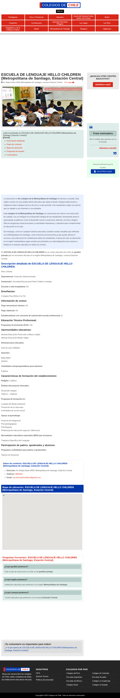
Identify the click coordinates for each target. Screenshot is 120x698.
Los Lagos (84, 23)
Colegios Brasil (72, 685)
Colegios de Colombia (100, 673)
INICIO (60, 11)
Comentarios (12, 155)
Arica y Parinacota (36, 17)
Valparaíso (107, 29)
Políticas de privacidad (44, 680)
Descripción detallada (16, 141)
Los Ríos (107, 23)
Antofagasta (12, 17)
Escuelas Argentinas (74, 677)
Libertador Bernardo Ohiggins (60, 23)
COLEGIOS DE (60, 5)
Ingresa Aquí (103, 84)
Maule (36, 29)
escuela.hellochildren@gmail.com (27, 477)
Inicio (38, 673)
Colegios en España (100, 685)
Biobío (107, 17)
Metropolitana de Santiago (60, 29)
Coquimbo (13, 23)
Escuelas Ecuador (99, 677)
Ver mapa (68, 82)
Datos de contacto (14, 144)
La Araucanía (36, 23)
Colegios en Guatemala (101, 681)
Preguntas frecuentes (15, 151)
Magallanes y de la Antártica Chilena (13, 29)
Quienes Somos (42, 676)
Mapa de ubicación (14, 148)
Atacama (59, 17)
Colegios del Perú (73, 673)
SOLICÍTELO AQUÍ (104, 171)
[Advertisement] (60, 52)
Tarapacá (83, 29)
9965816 (19, 474)
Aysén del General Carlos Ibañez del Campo (83, 17)
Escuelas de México (74, 681)
